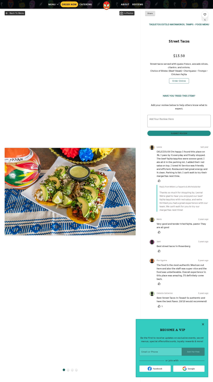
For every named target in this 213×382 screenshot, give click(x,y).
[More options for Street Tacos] (204, 14)
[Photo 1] (64, 370)
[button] (53, 4)
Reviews (137, 4)
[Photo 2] (68, 370)
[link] (179, 81)
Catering (86, 4)
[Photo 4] (76, 370)
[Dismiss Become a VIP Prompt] (203, 324)
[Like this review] (160, 181)
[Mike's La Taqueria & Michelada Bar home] (106, 6)
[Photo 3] (72, 370)
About (125, 4)
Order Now (69, 4)
